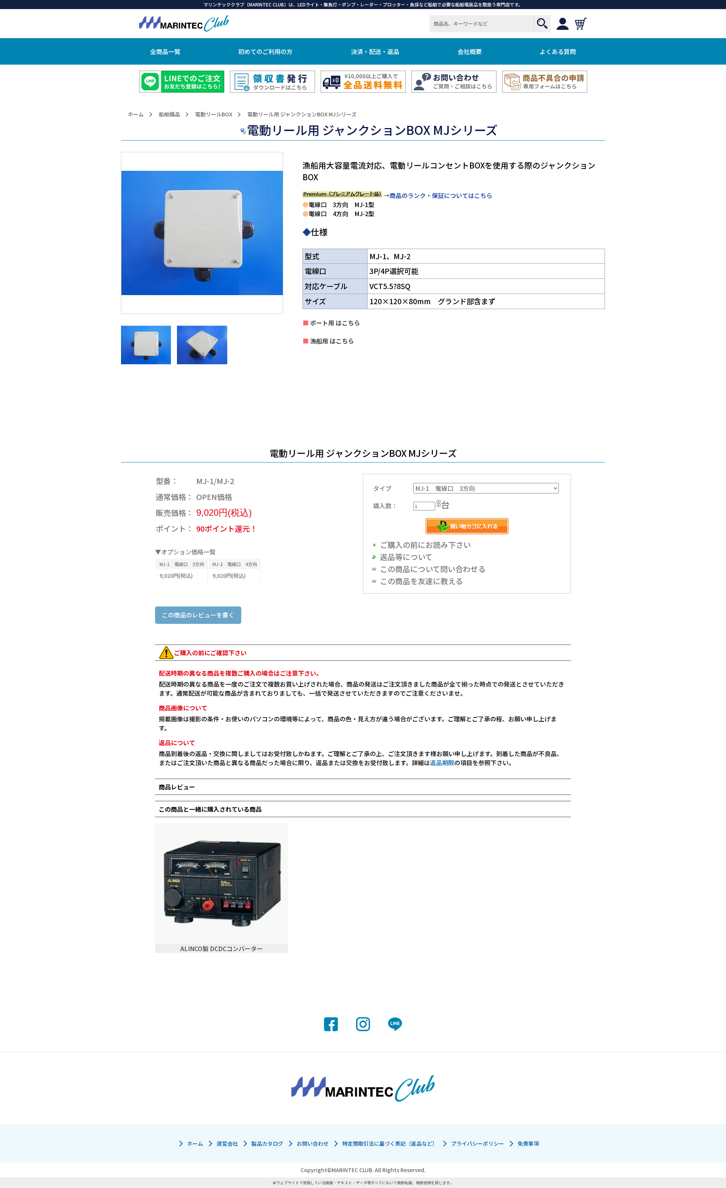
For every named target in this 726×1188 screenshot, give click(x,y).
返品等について (406, 556)
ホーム (136, 114)
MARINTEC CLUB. (353, 1170)
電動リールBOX (213, 114)
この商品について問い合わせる (433, 568)
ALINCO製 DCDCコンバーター (221, 948)
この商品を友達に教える (421, 580)
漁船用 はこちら (331, 340)
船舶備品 (169, 114)
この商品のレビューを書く (198, 614)
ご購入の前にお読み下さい (425, 544)
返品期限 (442, 762)
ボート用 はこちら (334, 322)
